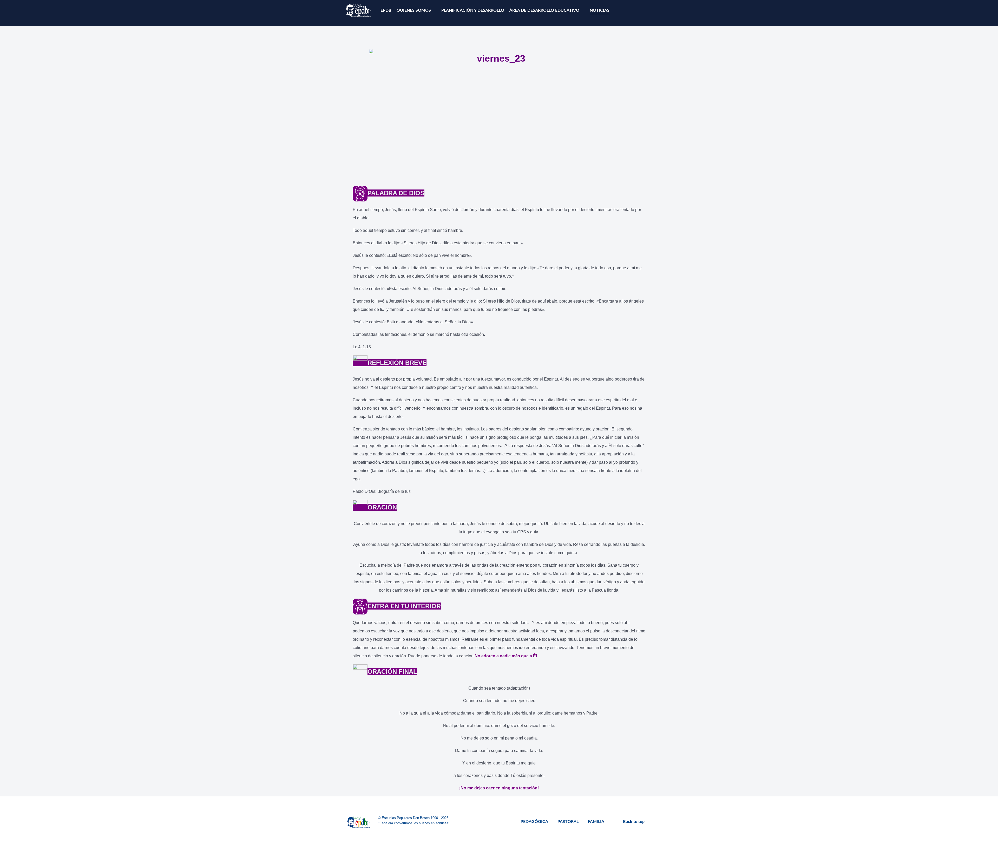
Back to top (634, 822)
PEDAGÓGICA (534, 822)
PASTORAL (568, 822)
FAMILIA (596, 822)
